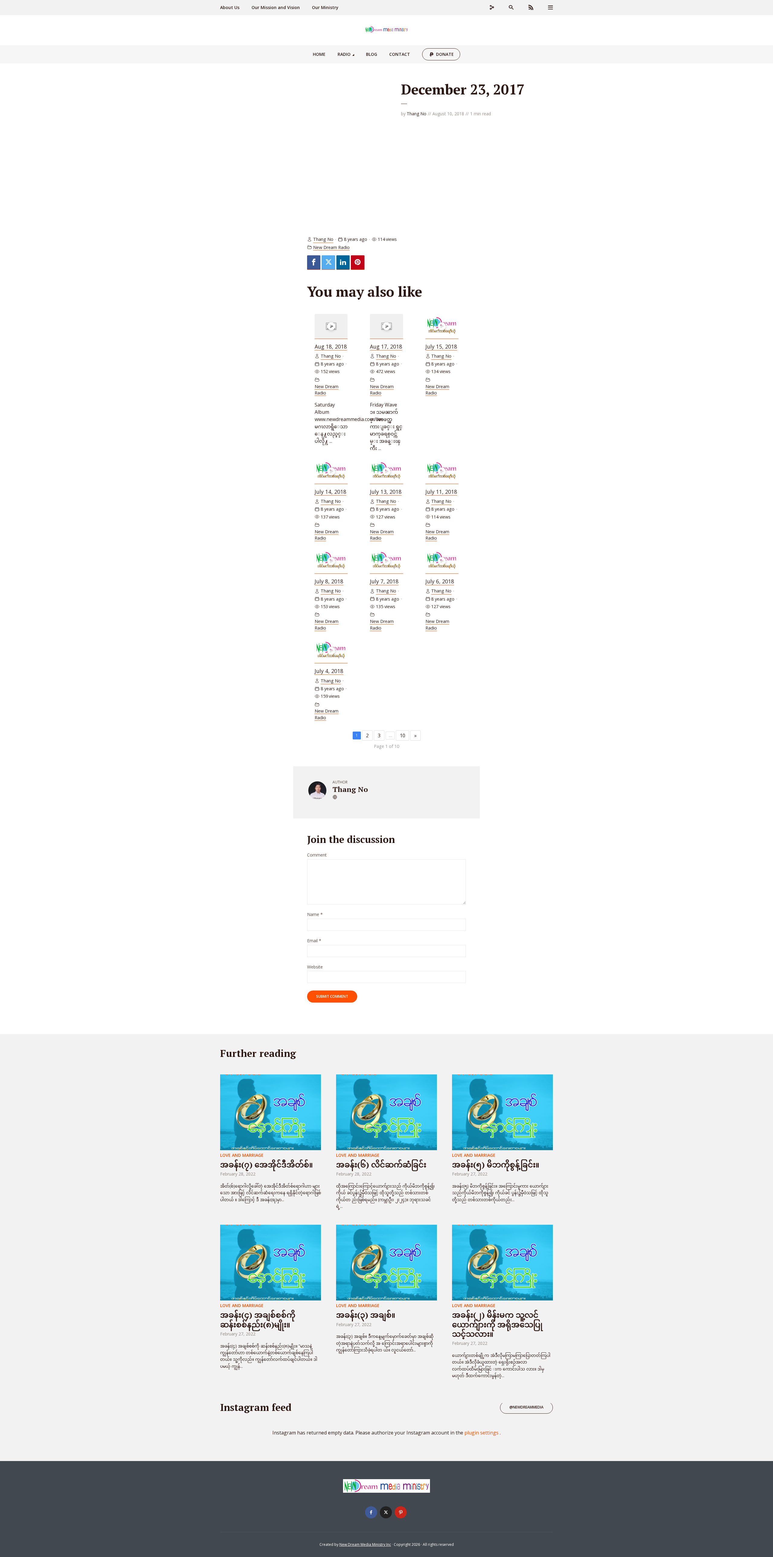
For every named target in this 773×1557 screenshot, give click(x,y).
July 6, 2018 (439, 581)
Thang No (416, 113)
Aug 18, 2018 (331, 346)
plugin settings (482, 1432)
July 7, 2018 (384, 581)
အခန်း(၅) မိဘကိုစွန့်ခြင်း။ (495, 1164)
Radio (344, 54)
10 (402, 735)
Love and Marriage (242, 1155)
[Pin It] (357, 262)
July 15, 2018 (441, 346)
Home (319, 54)
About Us (229, 7)
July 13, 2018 (386, 491)
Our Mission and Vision (276, 7)
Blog (371, 54)
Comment (317, 855)
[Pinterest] (401, 1512)
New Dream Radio (331, 247)
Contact (399, 54)
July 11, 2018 (441, 491)
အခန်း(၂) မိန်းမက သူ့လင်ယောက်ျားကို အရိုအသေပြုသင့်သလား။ (497, 1324)
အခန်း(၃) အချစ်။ (365, 1315)
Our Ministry (325, 7)
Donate (445, 54)
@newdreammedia (526, 1407)
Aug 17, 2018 (386, 346)
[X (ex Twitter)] (386, 1512)
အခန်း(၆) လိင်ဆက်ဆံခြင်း (381, 1164)
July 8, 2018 (329, 581)
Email (314, 940)
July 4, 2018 (329, 671)
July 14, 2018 (330, 491)
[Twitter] (328, 262)
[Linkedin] (343, 262)
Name (315, 914)
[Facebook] (313, 262)
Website (315, 967)
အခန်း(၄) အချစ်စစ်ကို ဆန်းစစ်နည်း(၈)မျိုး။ (257, 1319)
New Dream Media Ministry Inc (365, 1544)
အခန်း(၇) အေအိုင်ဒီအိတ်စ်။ (266, 1164)
